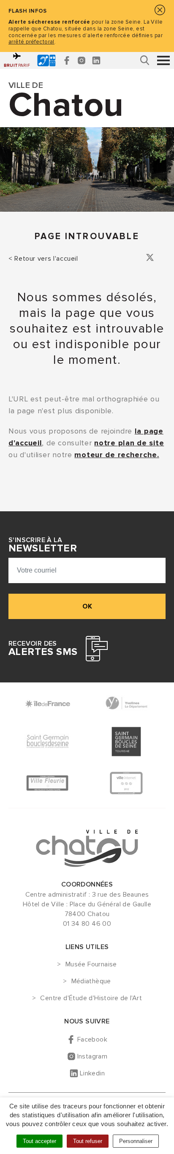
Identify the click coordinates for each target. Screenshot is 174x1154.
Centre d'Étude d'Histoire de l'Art (91, 998)
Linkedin (92, 1073)
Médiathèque (91, 981)
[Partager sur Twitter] (150, 258)
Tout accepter (39, 1141)
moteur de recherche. (116, 454)
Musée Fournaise (91, 964)
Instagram (92, 1056)
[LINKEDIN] (96, 60)
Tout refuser (87, 1141)
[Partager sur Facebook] (138, 259)
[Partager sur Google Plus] (162, 259)
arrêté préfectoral (31, 41)
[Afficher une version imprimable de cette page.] (126, 257)
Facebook (92, 1039)
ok (87, 606)
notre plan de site (129, 442)
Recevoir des (42, 648)
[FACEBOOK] (66, 60)
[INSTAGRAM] (81, 60)
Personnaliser (135, 1141)
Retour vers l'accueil (46, 258)
